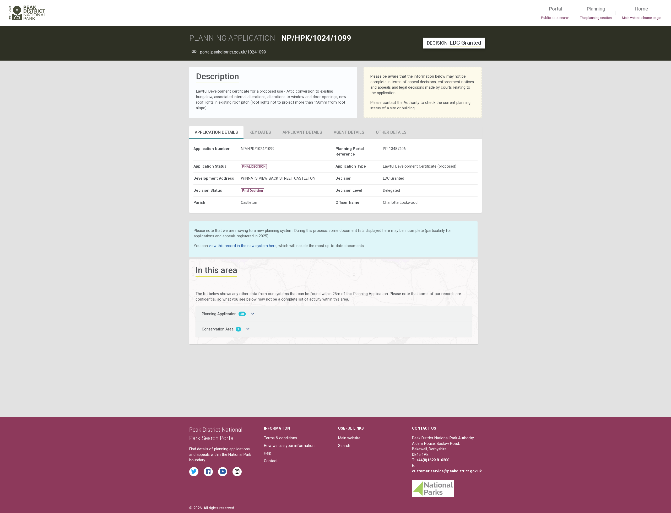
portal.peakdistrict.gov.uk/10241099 (233, 52)
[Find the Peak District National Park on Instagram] (237, 471)
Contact (271, 461)
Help (267, 453)
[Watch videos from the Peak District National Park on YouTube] (222, 471)
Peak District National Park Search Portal (215, 433)
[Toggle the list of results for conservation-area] (248, 329)
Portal (555, 13)
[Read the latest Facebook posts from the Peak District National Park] (208, 471)
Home (641, 13)
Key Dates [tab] (260, 132)
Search (344, 445)
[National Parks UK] (433, 487)
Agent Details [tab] (349, 132)
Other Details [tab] (391, 132)
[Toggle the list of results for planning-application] (252, 314)
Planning (596, 13)
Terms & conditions (280, 438)
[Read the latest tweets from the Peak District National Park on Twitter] (193, 471)
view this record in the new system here (243, 246)
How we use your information (289, 445)
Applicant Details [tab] (302, 132)
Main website (349, 438)
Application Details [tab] (216, 132)
